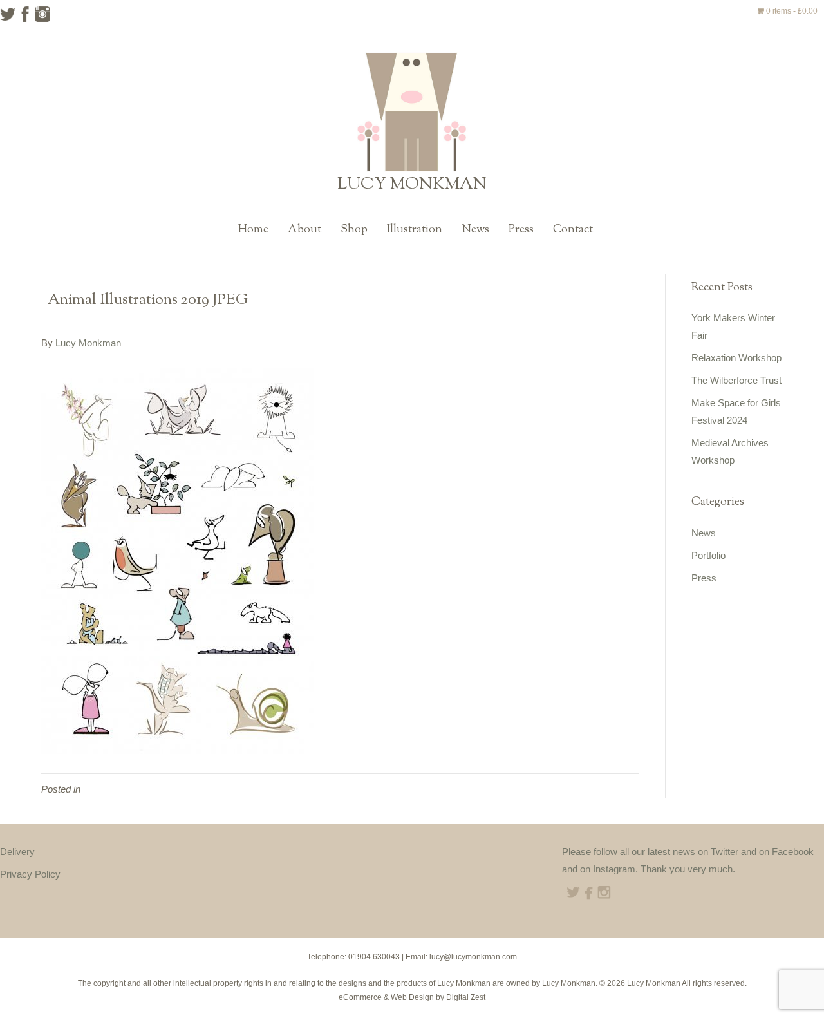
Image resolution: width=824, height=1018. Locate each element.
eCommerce (360, 997)
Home (253, 230)
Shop (354, 230)
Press (521, 230)
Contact (573, 230)
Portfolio (708, 555)
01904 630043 (374, 956)
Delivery (17, 851)
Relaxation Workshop (736, 357)
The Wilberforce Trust (736, 380)
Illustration (414, 230)
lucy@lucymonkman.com (473, 956)
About (304, 230)
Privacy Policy (30, 874)
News (475, 230)
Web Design (412, 997)
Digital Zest (465, 997)
